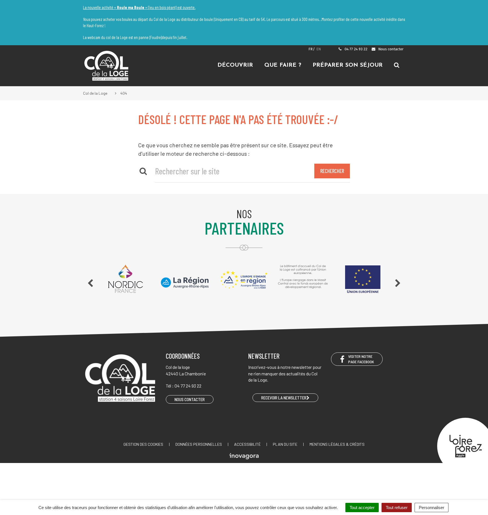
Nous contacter (390, 49)
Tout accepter (362, 507)
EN (318, 49)
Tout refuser (397, 507)
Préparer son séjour (348, 65)
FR (310, 49)
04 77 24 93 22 (355, 49)
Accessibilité (247, 444)
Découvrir (235, 65)
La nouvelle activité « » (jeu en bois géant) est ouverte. (139, 7)
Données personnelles (198, 444)
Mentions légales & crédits (337, 444)
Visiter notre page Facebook (361, 359)
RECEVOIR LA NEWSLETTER (283, 397)
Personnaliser (431, 507)
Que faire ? (282, 65)
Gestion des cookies (143, 444)
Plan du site (285, 444)
